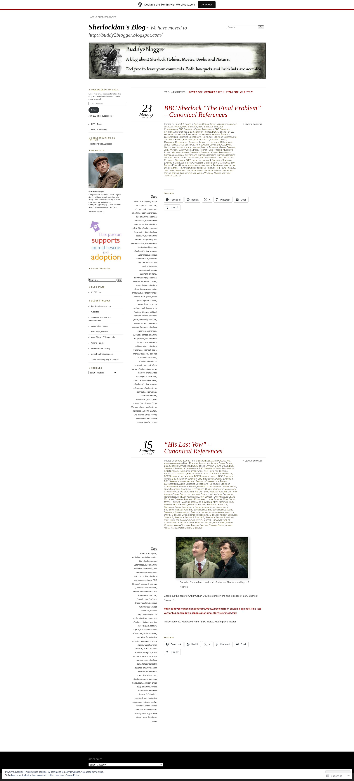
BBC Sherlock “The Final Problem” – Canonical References (212, 111)
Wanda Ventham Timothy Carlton (191, 525)
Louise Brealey (217, 144)
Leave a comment (253, 124)
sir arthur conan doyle (200, 165)
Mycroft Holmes (180, 152)
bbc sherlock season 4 (175, 134)
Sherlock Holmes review (186, 157)
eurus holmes (171, 144)
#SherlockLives (202, 460)
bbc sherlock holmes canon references (145, 572)
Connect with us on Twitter (101, 139)
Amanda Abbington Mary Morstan (181, 463)
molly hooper (146, 308)
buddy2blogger (201, 139)
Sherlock (195, 152)
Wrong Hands (97, 343)
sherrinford (210, 163)
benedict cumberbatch (146, 588)
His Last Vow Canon (197, 494)
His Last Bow (201, 491)
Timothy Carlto (194, 170)
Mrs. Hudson (215, 150)
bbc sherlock (150, 205)
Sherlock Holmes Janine (220, 509)
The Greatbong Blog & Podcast (105, 360)
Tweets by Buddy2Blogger (100, 144)
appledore (136, 557)
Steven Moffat (203, 520)
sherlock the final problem (189, 163)
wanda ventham (143, 418)
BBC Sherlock (189, 126)
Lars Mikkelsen (221, 497)
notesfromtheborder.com (102, 354)
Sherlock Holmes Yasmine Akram (207, 512)
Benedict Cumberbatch (207, 481)
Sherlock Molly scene (211, 157)
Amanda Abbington (220, 460)
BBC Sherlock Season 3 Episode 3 (215, 479)
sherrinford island (148, 395)
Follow (94, 110)
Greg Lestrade (186, 144)
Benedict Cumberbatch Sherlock (196, 137)
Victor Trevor (171, 173)
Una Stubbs (228, 170)
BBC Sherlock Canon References (196, 129)
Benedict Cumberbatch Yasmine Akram (216, 486)
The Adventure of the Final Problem (197, 168)
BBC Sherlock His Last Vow (178, 476)
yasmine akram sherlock (190, 527)
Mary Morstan (220, 502)
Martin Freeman (209, 147)
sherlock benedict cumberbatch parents (146, 664)
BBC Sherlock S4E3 (222, 132)
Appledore (204, 463)
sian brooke (224, 163)
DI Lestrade (226, 142)
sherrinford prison (144, 399)
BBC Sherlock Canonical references (183, 471)
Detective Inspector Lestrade (203, 142)
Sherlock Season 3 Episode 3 (189, 517)
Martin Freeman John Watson (197, 502)
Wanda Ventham (205, 173)
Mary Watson (185, 150)
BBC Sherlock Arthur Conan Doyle (209, 466)
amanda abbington (142, 201)
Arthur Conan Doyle (205, 124)
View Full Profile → (96, 212)
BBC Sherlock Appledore (177, 466)
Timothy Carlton (212, 170)
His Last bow (147, 622)
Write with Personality (100, 348)
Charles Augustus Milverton (179, 491)
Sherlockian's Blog (117, 27)
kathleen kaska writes (101, 306)
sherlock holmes (140, 335)
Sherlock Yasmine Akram (182, 520)
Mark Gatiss (229, 499)
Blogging (187, 139)
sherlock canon (141, 323)
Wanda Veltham (188, 173)
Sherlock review (218, 515)
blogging (152, 274)
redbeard (143, 319)
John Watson (202, 144)
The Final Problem (226, 168)
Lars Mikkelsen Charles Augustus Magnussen (199, 498)
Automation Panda (99, 326)
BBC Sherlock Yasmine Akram (179, 481)
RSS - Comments (99, 130)
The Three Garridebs (174, 170)
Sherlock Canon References (216, 152)
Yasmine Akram (216, 525)
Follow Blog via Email (105, 90)
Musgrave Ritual (149, 312)
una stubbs (139, 415)
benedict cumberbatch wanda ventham (148, 270)
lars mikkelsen (149, 633)
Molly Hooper (200, 150)
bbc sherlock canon (143, 209)
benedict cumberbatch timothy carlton (147, 262)
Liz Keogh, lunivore (99, 332)
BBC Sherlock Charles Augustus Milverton (209, 473)
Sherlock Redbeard (198, 515)
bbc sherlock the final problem (204, 134)
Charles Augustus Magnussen (220, 489)
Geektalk (95, 312)
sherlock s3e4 (150, 350)
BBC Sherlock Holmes (199, 132)
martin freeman (144, 304)
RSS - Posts (96, 124)
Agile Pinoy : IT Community (103, 337)
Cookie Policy (72, 775)
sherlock (152, 319)
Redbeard (211, 504)
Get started (207, 4)
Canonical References (175, 142)
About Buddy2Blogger (103, 17)
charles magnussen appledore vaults (145, 614)
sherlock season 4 (201, 160)
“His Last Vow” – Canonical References (193, 447)
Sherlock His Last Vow (176, 509)
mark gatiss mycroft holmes (186, 147)
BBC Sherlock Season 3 (184, 479)
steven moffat (145, 407)
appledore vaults (149, 557)
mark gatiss (146, 297)
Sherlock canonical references (180, 155)
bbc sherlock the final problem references (145, 251)
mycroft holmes (141, 316)
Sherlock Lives (179, 515)
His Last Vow (216, 491)
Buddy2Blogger (183, 124)
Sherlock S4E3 (183, 160)
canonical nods (218, 139)
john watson (145, 289)
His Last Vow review (187, 497)
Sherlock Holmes (207, 155)
